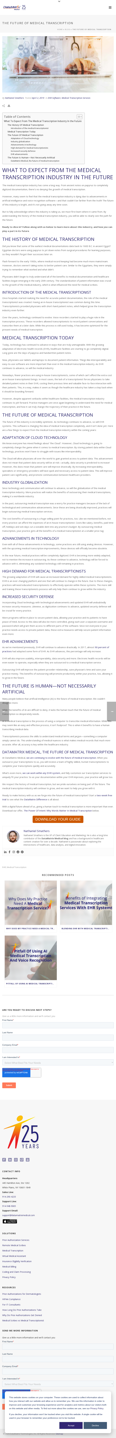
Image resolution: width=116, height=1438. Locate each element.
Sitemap (59, 1433)
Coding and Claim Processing (16, 1271)
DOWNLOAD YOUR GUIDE (58, 819)
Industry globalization (20, 141)
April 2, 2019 (38, 97)
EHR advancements (19, 154)
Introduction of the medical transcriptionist (29, 128)
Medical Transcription (12, 1250)
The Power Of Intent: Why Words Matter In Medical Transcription (58, 810)
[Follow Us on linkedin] (10, 1160)
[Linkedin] (5, 852)
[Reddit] (18, 852)
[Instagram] (13, 852)
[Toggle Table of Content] (78, 116)
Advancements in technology (23, 144)
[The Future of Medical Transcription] (58, 64)
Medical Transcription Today (21, 131)
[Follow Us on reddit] (22, 1160)
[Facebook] (9, 852)
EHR (4, 867)
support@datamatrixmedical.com (18, 1215)
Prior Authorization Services (15, 1240)
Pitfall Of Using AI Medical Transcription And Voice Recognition (31, 983)
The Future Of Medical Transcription (25, 135)
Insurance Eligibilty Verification (17, 1261)
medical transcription (16, 867)
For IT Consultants (11, 1304)
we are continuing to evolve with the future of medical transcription (61, 757)
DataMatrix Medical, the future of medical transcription (35, 161)
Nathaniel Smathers (14, 97)
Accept (71, 1425)
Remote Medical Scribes (14, 1245)
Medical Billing (9, 1266)
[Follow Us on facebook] (4, 1160)
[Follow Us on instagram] (16, 1160)
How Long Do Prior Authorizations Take (22, 1309)
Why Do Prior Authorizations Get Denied (22, 1315)
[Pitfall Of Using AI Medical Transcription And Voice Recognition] (31, 958)
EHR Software (54, 97)
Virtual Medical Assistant (14, 1256)
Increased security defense (23, 151)
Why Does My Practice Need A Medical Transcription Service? (31, 928)
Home (60, 29)
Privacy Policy (96, 1408)
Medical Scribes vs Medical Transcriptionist (23, 1320)
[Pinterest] (22, 852)
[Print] (10, 105)
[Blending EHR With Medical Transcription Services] (86, 903)
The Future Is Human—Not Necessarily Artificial (31, 157)
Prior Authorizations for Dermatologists (21, 1293)
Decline (95, 1425)
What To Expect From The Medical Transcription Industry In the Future (43, 121)
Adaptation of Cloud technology (25, 138)
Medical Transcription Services (76, 97)
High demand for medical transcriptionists (29, 148)
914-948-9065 (9, 1206)
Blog (67, 29)
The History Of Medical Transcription (26, 124)
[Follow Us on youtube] (27, 1160)
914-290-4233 (9, 1196)
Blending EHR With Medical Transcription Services (87, 928)
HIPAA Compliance (11, 1299)
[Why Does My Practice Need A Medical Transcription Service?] (31, 903)
